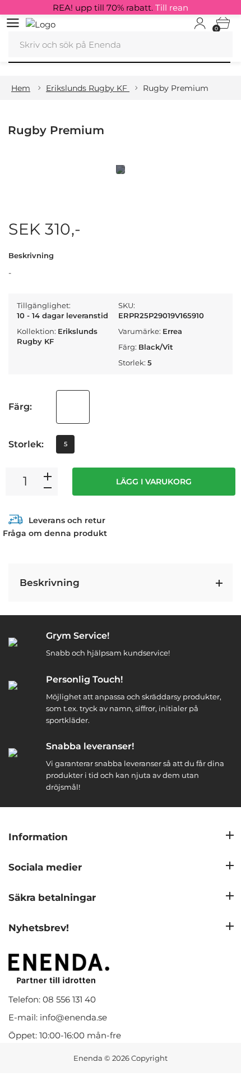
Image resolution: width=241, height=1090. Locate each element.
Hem (20, 88)
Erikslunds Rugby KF (87, 88)
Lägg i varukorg (154, 482)
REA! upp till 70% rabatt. (120, 7)
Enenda (88, 1058)
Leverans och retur (67, 520)
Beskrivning (50, 582)
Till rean (171, 7)
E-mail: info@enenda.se (57, 1017)
